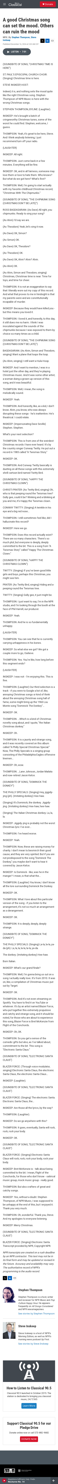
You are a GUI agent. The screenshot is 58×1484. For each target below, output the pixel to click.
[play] (4, 1480)
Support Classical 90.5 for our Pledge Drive (29, 1425)
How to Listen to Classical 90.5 (29, 1388)
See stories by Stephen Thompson (36, 1313)
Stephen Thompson (21, 37)
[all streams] (54, 1480)
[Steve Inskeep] (9, 1330)
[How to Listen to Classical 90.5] (29, 1371)
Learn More (29, 1405)
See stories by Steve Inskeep (33, 1343)
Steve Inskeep (27, 1326)
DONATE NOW (29, 1439)
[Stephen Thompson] (9, 1294)
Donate (49, 4)
